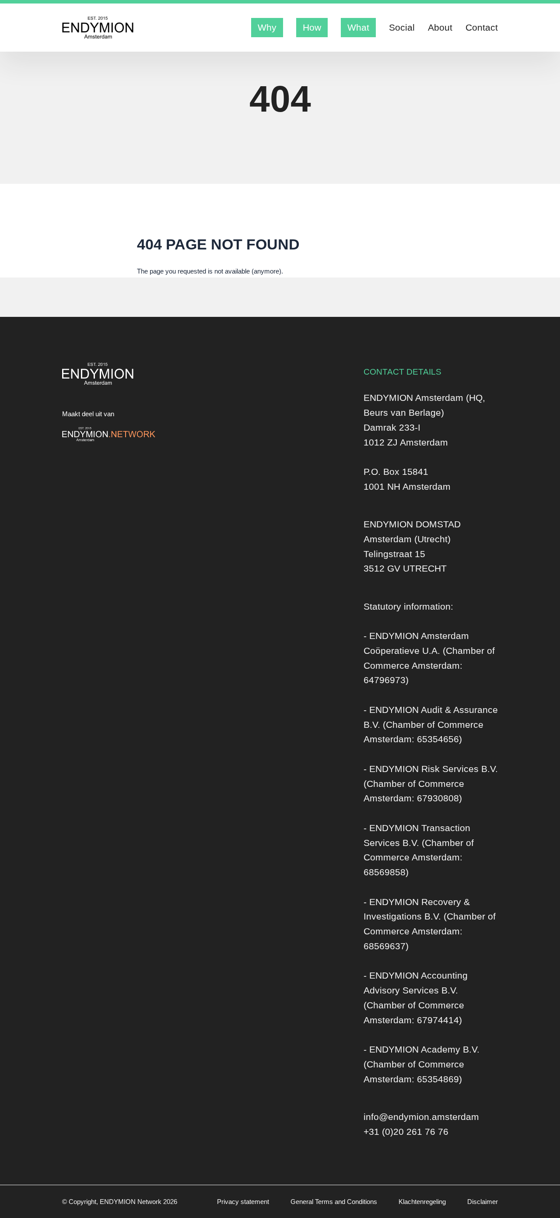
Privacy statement (244, 1201)
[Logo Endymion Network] (108, 434)
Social (402, 27)
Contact (482, 27)
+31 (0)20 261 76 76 (406, 1132)
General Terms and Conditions (334, 1201)
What (358, 27)
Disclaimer (482, 1201)
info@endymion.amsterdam (421, 1117)
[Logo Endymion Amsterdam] (97, 28)
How (312, 27)
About (440, 27)
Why (267, 27)
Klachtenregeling (423, 1201)
